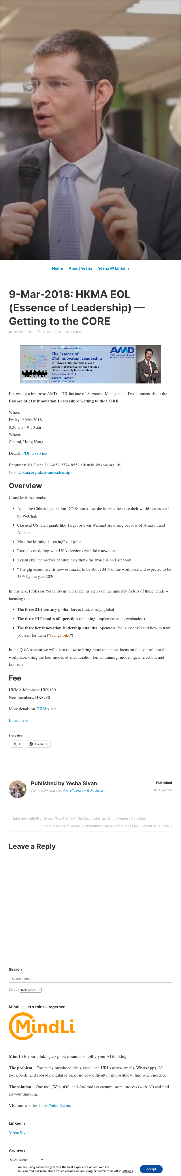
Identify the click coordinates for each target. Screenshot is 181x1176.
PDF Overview (35, 453)
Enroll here (18, 720)
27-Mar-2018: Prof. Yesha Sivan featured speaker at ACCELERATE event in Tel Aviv (104, 827)
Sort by (14, 989)
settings (127, 1171)
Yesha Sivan (19, 1132)
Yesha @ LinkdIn (113, 268)
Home (57, 268)
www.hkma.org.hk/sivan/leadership (40, 472)
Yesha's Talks (22, 332)
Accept (151, 1169)
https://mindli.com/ (55, 1105)
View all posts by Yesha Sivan (82, 790)
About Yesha (80, 268)
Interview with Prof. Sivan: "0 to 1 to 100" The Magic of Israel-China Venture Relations (79, 819)
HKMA (42, 708)
